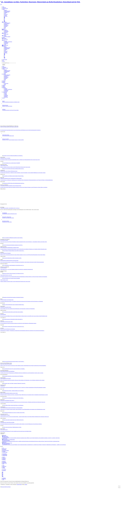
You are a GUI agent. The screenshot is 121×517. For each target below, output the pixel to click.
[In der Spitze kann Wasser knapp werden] (12, 319)
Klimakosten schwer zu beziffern (5, 158)
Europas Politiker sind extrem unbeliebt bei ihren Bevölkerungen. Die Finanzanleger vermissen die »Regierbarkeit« (17, 308)
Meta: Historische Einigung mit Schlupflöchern (7, 371)
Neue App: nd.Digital (5, 450)
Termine (3, 37)
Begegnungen (6, 25)
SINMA (26, 484)
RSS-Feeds (4, 470)
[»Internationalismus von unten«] (13, 412)
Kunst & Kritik (6, 23)
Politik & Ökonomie (7, 47)
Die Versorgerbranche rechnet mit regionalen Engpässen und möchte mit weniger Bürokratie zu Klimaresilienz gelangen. (18, 323)
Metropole (5, 26)
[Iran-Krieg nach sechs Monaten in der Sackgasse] (13, 326)
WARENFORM (19, 484)
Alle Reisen (6, 39)
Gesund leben (6, 83)
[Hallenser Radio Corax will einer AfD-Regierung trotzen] (13, 168)
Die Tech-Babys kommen (4, 240)
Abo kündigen (4, 448)
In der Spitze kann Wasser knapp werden (6, 321)
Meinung (5, 10)
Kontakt (3, 457)
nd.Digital (5, 40)
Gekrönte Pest (2, 385)
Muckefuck (6, 32)
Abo (1, 4)
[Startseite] (60, 2)
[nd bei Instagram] (4, 18)
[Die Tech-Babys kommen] (12, 237)
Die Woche (6, 14)
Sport (5, 13)
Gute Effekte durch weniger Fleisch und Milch (7, 422)
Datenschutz (4, 462)
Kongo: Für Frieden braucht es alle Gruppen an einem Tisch (9, 126)
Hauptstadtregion (6, 11)
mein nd (3, 61)
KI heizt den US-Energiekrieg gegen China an (7, 400)
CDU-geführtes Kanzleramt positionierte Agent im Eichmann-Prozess (10, 185)
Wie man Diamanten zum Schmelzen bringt (6, 299)
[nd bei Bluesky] (4, 17)
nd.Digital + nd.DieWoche (8, 41)
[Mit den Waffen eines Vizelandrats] (13, 250)
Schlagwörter (4, 466)
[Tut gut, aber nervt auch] (11, 427)
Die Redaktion (4, 453)
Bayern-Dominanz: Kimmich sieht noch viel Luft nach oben (9, 260)
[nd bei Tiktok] (4, 20)
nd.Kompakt (6, 30)
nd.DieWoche (6, 42)
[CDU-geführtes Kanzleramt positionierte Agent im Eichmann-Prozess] (13, 183)
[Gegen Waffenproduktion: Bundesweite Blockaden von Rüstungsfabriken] (13, 405)
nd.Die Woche (6, 31)
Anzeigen (3, 458)
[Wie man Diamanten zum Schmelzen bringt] (13, 297)
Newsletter (5, 16)
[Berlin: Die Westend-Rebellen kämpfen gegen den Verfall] (13, 390)
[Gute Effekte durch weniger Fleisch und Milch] (13, 419)
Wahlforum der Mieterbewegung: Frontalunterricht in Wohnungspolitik (11, 178)
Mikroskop (5, 24)
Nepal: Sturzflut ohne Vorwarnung (5, 378)
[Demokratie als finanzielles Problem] (13, 304)
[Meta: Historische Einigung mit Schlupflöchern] (13, 368)
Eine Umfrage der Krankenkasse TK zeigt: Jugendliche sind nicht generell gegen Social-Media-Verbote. (15, 431)
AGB (3, 463)
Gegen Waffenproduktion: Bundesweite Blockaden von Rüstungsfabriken (11, 407)
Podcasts (5, 15)
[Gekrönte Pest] (14, 383)
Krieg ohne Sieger (3, 314)
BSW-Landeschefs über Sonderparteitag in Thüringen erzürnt (9, 247)
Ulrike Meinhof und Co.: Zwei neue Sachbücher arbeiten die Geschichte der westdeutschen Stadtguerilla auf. (16, 269)
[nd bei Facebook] (4, 19)
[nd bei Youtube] (4, 21)
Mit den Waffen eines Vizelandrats (5, 253)
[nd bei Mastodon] (4, 53)
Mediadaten (4, 459)
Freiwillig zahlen (4, 452)
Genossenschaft (4, 59)
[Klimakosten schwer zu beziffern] (12, 155)
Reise (5, 34)
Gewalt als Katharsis (3, 267)
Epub (5, 449)
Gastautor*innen (4, 454)
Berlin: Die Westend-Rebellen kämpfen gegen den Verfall (9, 393)
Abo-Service (6, 43)
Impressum (4, 461)
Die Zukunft (4, 469)
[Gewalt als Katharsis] (13, 265)
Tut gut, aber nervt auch (3, 429)
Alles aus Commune (7, 36)
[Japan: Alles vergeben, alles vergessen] (13, 361)
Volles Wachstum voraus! (4, 165)
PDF (3, 449)
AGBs (5, 44)
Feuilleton (5, 12)
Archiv (3, 465)
